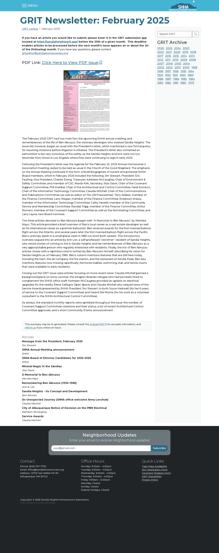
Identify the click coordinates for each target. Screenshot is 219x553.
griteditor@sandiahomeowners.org (45, 53)
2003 (160, 67)
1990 (183, 75)
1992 (168, 75)
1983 (160, 82)
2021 (169, 52)
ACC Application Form (154, 469)
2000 (186, 67)
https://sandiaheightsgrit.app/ (57, 41)
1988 (160, 79)
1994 (191, 71)
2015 (176, 55)
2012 (160, 59)
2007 (160, 63)
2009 (183, 59)
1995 (183, 71)
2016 (168, 55)
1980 (183, 82)
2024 (177, 48)
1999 (194, 67)
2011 (167, 59)
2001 (178, 67)
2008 (192, 59)
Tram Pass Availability (154, 466)
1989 (191, 75)
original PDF (97, 324)
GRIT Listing (30, 28)
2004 (186, 63)
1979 (191, 82)
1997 (168, 71)
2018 (193, 52)
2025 (169, 48)
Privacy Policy (150, 479)
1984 (192, 79)
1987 (168, 79)
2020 (177, 52)
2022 (160, 52)
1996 (176, 71)
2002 (169, 67)
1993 (160, 75)
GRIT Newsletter (152, 476)
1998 (160, 71)
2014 (184, 55)
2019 (185, 52)
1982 (168, 82)
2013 (192, 55)
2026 (160, 48)
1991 (175, 75)
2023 (186, 48)
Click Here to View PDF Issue (70, 62)
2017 (160, 55)
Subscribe (159, 448)
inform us (30, 327)
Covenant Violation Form (156, 473)
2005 (178, 63)
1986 (176, 79)
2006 (169, 63)
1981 (175, 82)
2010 (175, 59)
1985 (184, 79)
